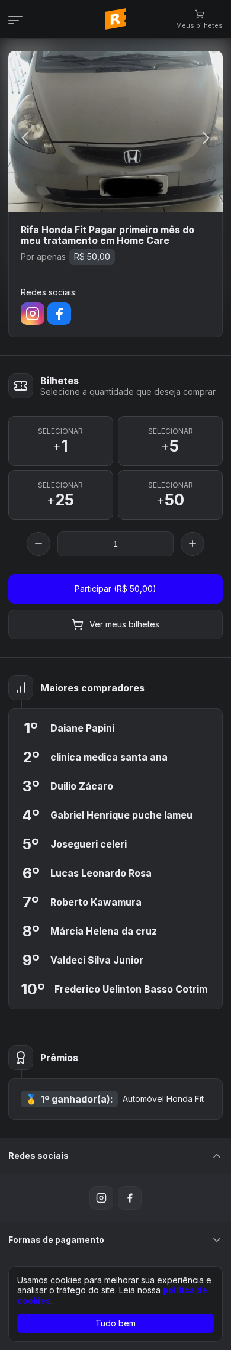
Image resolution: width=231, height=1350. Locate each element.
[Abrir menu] (19, 19)
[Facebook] (59, 313)
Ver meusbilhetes (124, 624)
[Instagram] (32, 313)
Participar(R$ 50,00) (115, 589)
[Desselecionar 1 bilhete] (38, 544)
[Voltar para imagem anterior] (25, 138)
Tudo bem (115, 1323)
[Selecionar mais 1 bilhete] (192, 544)
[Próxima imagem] (206, 138)
